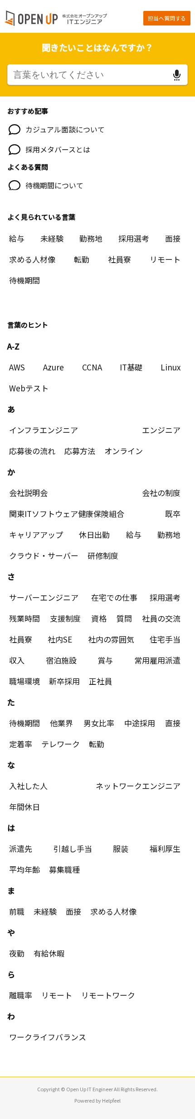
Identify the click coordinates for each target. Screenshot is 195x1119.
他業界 (61, 723)
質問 (124, 618)
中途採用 (139, 723)
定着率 (20, 743)
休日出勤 (94, 534)
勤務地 (90, 238)
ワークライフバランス (47, 1037)
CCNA (92, 367)
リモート (165, 259)
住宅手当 (165, 639)
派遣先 (20, 848)
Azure (53, 367)
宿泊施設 (61, 660)
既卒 (172, 513)
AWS (17, 367)
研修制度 (103, 555)
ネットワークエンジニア (138, 785)
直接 (172, 723)
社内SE (60, 639)
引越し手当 (73, 848)
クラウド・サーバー (43, 555)
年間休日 (24, 806)
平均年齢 (24, 869)
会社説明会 (28, 492)
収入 (16, 660)
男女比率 (98, 723)
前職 (16, 911)
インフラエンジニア (43, 429)
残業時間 (24, 618)
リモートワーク (108, 995)
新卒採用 (64, 681)
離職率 (20, 995)
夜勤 (16, 953)
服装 (120, 848)
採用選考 (133, 238)
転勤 (81, 259)
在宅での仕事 (114, 597)
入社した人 (28, 785)
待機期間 (24, 280)
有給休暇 (49, 953)
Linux (170, 367)
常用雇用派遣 (157, 660)
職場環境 (24, 681)
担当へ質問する (167, 18)
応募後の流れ (32, 450)
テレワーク (60, 743)
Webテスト (29, 388)
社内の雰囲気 (111, 639)
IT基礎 (131, 367)
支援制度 (65, 618)
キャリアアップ (36, 534)
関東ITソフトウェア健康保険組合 (66, 513)
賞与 (105, 660)
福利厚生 (165, 848)
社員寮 (119, 259)
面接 (172, 238)
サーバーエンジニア (43, 597)
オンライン (123, 450)
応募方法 (79, 450)
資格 (99, 618)
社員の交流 (161, 618)
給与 (16, 238)
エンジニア (161, 429)
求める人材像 (32, 259)
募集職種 (64, 869)
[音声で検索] (176, 75)
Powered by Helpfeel (97, 1100)
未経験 (51, 238)
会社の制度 (161, 492)
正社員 (100, 681)
